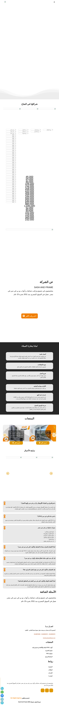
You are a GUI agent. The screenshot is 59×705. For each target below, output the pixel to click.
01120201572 (52, 634)
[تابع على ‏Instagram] (51, 690)
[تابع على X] (47, 690)
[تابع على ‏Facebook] (42, 690)
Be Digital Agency (16, 698)
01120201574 (44, 634)
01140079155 (37, 634)
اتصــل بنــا (31, 94)
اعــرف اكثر (31, 316)
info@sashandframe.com (49, 638)
